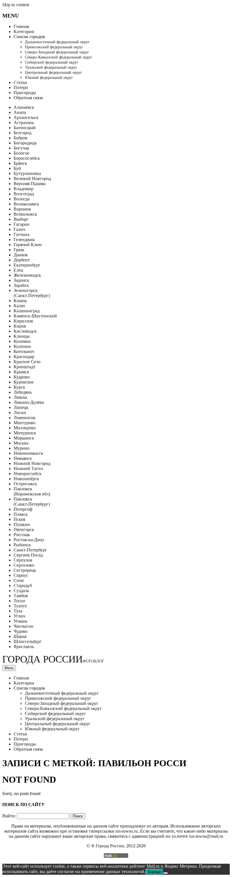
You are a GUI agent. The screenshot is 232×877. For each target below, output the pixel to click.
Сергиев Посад (28, 555)
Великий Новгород (32, 178)
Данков (21, 254)
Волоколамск (26, 204)
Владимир (23, 188)
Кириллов (23, 321)
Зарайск (21, 285)
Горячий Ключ (28, 244)
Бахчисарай (25, 127)
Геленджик (24, 239)
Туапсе (20, 605)
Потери (21, 87)
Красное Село (27, 361)
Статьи (20, 82)
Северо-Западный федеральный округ (57, 52)
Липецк (21, 407)
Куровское (24, 382)
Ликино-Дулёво (29, 402)
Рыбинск (22, 544)
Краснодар (24, 356)
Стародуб (23, 585)
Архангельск (26, 117)
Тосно (19, 600)
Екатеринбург (27, 265)
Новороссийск (28, 473)
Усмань (20, 621)
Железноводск (27, 275)
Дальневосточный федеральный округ (57, 42)
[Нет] (165, 873)
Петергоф (23, 509)
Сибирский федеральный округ (51, 62)
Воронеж (22, 209)
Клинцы (22, 336)
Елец (18, 270)
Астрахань (24, 122)
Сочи (19, 580)
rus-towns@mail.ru (206, 836)
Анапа (20, 112)
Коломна (22, 341)
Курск (19, 387)
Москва (21, 443)
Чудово (20, 631)
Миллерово (25, 427)
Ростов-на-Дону (29, 539)
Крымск (21, 371)
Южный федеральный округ (49, 77)
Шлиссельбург (28, 641)
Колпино (22, 346)
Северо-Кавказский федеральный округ (58, 57)
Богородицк (25, 142)
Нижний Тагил (28, 468)
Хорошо (154, 872)
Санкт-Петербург (30, 549)
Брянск (20, 163)
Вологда (21, 198)
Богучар (21, 148)
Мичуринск (25, 432)
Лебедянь (23, 392)
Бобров (20, 137)
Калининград (27, 310)
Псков (19, 519)
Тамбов (21, 595)
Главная (21, 26)
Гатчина (21, 234)
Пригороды (25, 92)
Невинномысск (28, 453)
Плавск (21, 514)
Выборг (21, 219)
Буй (17, 168)
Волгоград (24, 193)
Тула (18, 611)
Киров (20, 326)
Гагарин (21, 224)
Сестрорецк (25, 570)
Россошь (22, 534)
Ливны (20, 397)
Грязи (19, 249)
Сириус (21, 575)
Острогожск (25, 483)
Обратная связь (28, 97)
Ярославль (24, 646)
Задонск (21, 280)
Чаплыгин (23, 626)
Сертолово (24, 565)
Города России (53, 659)
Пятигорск (24, 529)
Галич (19, 229)
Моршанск (24, 438)
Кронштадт (24, 366)
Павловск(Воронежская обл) (32, 491)
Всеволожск (25, 214)
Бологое (21, 153)
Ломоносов (24, 417)
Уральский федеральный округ (51, 67)
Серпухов (23, 560)
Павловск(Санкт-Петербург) (32, 501)
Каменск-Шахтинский (35, 315)
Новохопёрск (26, 478)
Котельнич (24, 351)
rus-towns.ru (126, 831)
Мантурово (24, 422)
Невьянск (23, 458)
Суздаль (21, 590)
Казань (20, 300)
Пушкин (22, 524)
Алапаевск (24, 107)
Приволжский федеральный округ (54, 47)
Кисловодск (25, 331)
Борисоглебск (27, 158)
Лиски (20, 412)
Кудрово (22, 376)
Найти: (9, 815)
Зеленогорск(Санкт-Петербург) (32, 293)
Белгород (22, 132)
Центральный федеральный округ (53, 72)
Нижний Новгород (32, 463)
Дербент (22, 259)
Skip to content (15, 4)
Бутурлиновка (27, 173)
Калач (19, 305)
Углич (19, 616)
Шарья (20, 636)
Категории (24, 31)
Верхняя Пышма (30, 183)
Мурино (21, 448)
